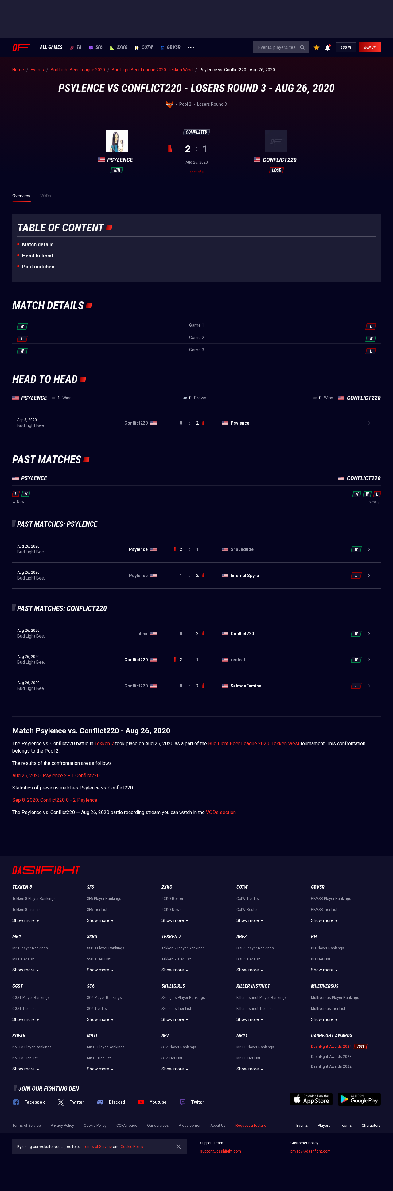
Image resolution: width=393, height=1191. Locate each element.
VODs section (221, 812)
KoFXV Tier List (25, 1058)
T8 (78, 47)
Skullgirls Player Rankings (183, 997)
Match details (37, 244)
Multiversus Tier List (328, 1009)
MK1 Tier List (23, 959)
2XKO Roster (172, 898)
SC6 (91, 986)
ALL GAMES (51, 47)
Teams (346, 1125)
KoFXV (18, 1036)
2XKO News (171, 910)
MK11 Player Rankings (255, 1047)
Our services (158, 1125)
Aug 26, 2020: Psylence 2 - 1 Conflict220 (56, 775)
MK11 (242, 1036)
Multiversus (324, 986)
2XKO (122, 47)
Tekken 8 (22, 887)
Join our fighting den (48, 1088)
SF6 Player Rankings (104, 898)
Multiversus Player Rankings (335, 997)
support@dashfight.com (220, 1151)
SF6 (99, 47)
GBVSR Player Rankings (331, 898)
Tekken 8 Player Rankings (34, 898)
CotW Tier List (248, 898)
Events (302, 1125)
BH (314, 937)
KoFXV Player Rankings (32, 1047)
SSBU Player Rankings (105, 948)
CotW (147, 47)
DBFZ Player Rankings (255, 948)
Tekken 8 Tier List (27, 910)
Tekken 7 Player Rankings (183, 948)
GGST (17, 986)
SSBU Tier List (99, 959)
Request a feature (250, 1125)
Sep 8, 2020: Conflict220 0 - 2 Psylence (54, 800)
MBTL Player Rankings (106, 1047)
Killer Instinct (253, 986)
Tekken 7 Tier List (176, 959)
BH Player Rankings (327, 948)
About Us (218, 1125)
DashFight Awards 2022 (331, 1066)
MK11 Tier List (248, 1058)
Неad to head (37, 256)
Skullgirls (173, 986)
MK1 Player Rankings (30, 948)
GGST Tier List (24, 1009)
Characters (371, 1125)
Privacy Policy (62, 1125)
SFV (165, 1036)
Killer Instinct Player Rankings (261, 997)
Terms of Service (26, 1125)
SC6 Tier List (97, 1009)
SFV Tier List (171, 1058)
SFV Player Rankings (178, 1047)
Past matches (38, 267)
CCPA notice (126, 1125)
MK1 (16, 937)
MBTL (92, 1036)
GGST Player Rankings (31, 997)
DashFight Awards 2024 (331, 1046)
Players (324, 1125)
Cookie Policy (95, 1125)
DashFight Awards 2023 (331, 1056)
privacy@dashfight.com (310, 1151)
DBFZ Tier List (248, 959)
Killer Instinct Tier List (254, 1009)
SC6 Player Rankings (104, 997)
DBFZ (241, 937)
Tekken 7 (104, 743)
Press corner (189, 1125)
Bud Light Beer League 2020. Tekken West (253, 743)
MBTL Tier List (99, 1058)
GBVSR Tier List (324, 910)
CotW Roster (247, 910)
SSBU (92, 937)
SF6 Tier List (97, 910)
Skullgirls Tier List (176, 1009)
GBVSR (174, 47)
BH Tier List (320, 959)
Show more (23, 920)
